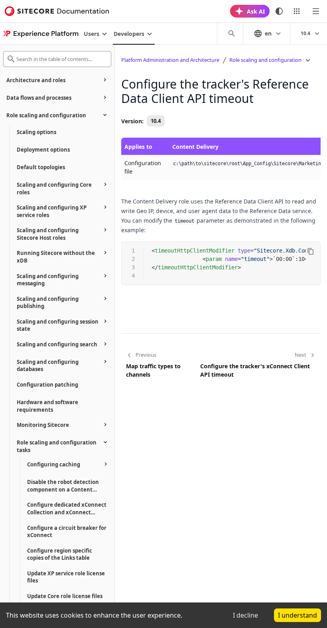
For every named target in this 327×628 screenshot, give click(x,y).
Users (91, 34)
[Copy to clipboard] (310, 251)
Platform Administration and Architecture (170, 59)
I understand (297, 615)
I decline (245, 615)
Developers (129, 34)
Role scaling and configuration (265, 59)
